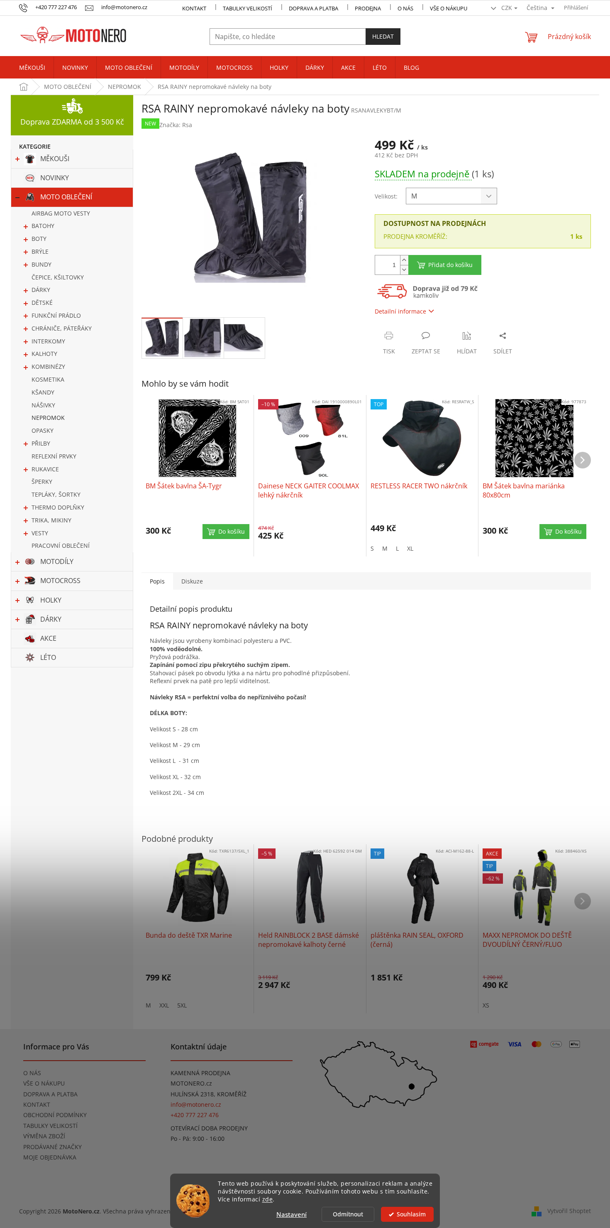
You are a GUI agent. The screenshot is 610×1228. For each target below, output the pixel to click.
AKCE (48, 638)
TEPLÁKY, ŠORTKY (56, 494)
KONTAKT (194, 8)
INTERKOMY (48, 341)
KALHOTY (44, 354)
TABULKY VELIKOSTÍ (50, 1126)
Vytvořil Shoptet (569, 1211)
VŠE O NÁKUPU (448, 8)
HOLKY (50, 600)
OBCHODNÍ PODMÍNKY (55, 1115)
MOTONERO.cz (191, 1083)
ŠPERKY (42, 481)
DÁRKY (41, 290)
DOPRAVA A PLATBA (50, 1094)
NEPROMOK (48, 418)
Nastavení (291, 1214)
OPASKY (43, 430)
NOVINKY (54, 177)
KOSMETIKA (48, 379)
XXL (164, 1005)
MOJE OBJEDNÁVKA (49, 1157)
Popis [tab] (157, 581)
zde (267, 1199)
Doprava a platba (313, 8)
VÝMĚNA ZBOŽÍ (44, 1136)
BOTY (39, 239)
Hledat (383, 36)
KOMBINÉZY (48, 366)
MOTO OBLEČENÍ (66, 196)
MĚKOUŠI (54, 158)
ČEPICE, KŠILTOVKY (58, 277)
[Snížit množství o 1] (404, 270)
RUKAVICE (45, 469)
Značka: (175, 125)
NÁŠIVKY (43, 405)
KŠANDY (43, 392)
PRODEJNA (368, 8)
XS (486, 1005)
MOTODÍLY (56, 561)
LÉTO (48, 657)
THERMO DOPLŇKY (58, 507)
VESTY (40, 533)
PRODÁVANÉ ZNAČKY (52, 1147)
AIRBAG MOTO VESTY (61, 213)
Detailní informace (400, 311)
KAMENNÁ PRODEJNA (200, 1073)
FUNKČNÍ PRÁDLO (56, 315)
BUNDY (41, 264)
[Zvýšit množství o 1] (404, 260)
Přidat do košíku (450, 265)
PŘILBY (41, 443)
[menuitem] (32, 67)
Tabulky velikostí (247, 8)
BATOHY (43, 226)
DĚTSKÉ (42, 302)
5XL (182, 1005)
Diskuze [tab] (192, 581)
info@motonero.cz (196, 1104)
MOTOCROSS (60, 580)
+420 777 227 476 (195, 1115)
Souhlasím (411, 1214)
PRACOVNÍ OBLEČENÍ (61, 545)
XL (410, 548)
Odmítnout (348, 1214)
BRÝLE (40, 251)
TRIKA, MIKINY (51, 520)
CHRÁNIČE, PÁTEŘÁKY (62, 328)
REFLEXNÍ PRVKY (54, 456)
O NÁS (405, 8)
